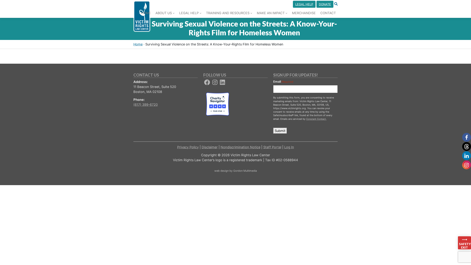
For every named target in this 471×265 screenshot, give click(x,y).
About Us (163, 13)
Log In (289, 147)
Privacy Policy (188, 147)
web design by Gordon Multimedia (235, 170)
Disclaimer (210, 147)
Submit (280, 131)
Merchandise (304, 13)
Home (146, 13)
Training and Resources (227, 13)
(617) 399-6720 (145, 105)
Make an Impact (271, 13)
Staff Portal (272, 147)
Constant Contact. (316, 119)
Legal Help (304, 4)
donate (325, 4)
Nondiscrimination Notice (240, 147)
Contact (328, 13)
